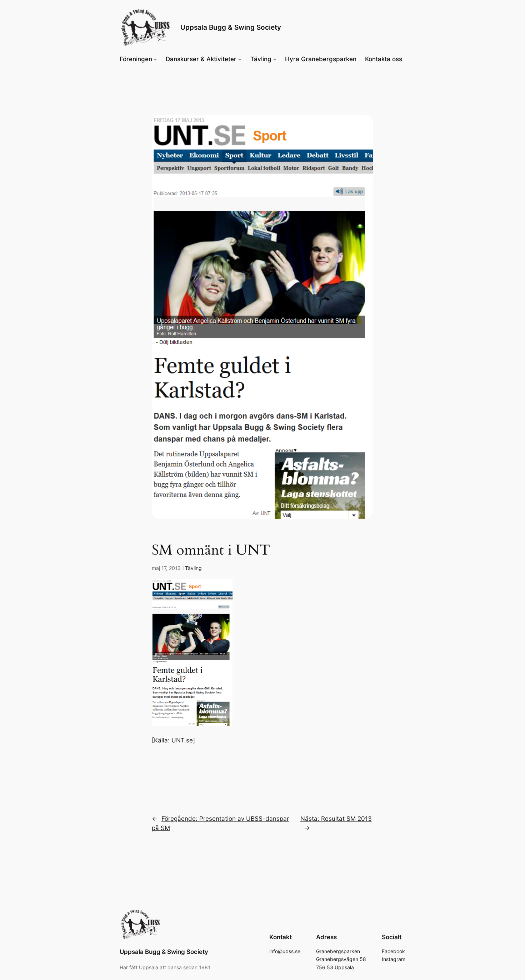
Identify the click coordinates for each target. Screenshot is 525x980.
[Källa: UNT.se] (173, 740)
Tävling (193, 568)
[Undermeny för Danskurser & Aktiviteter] (239, 59)
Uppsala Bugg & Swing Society (230, 27)
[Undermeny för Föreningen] (155, 59)
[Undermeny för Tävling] (274, 59)
